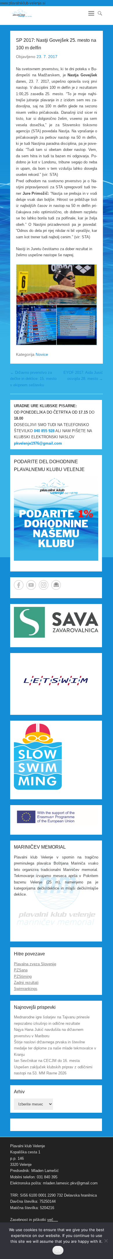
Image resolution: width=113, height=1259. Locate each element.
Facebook (18, 585)
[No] (106, 1241)
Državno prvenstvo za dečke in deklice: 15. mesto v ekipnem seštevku (33, 378)
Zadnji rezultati (26, 982)
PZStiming (23, 976)
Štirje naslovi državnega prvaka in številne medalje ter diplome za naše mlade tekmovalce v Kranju (55, 1048)
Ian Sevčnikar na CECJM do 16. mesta (47, 1060)
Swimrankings (25, 988)
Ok (58, 1250)
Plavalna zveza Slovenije (35, 964)
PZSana (21, 970)
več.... (52, 1219)
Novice (42, 354)
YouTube (31, 585)
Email (56, 585)
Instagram (43, 585)
